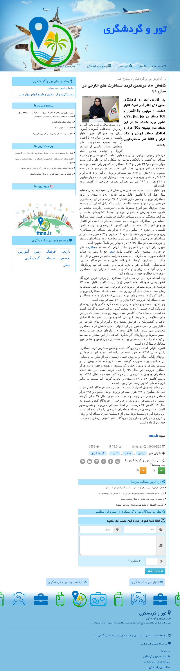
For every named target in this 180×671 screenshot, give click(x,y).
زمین (141, 453)
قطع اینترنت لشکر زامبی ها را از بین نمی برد (53, 133)
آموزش (23, 251)
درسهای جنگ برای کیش (63, 122)
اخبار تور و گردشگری (145, 582)
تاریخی (65, 251)
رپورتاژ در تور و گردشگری (157, 661)
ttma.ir (153, 435)
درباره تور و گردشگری (66, 66)
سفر (141, 66)
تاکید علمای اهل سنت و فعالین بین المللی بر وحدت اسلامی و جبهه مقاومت (131, 493)
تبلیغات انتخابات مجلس (60, 88)
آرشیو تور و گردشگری (97, 66)
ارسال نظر (154, 570)
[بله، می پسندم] (161, 470)
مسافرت (91, 247)
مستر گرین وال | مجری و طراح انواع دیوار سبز (46, 94)
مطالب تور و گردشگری (159, 667)
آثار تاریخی (123, 66)
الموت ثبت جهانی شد (64, 128)
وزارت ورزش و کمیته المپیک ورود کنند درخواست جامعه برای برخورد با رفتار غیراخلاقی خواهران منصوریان (46, 114)
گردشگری (97, 453)
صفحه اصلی (158, 66)
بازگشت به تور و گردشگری (66, 582)
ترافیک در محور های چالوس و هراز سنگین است (142, 499)
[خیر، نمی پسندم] (143, 470)
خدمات (50, 258)
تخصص (65, 258)
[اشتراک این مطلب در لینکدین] (89, 461)
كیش (115, 453)
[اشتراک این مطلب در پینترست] (97, 461)
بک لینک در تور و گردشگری (156, 656)
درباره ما (165, 651)
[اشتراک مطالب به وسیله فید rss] (82, 461)
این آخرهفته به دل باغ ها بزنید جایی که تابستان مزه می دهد (47, 168)
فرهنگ (51, 251)
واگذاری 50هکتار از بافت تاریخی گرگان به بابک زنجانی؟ (140, 505)
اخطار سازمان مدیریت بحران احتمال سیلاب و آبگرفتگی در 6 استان (135, 487)
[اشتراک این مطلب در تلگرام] (118, 461)
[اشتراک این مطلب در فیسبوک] (111, 461)
